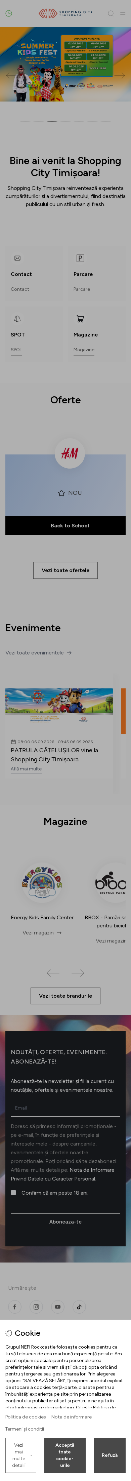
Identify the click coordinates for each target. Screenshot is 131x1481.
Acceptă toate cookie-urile (64, 1455)
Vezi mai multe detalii (19, 1455)
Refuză (110, 1455)
